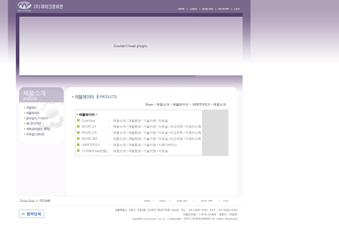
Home (149, 104)
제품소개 (163, 104)
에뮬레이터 (181, 104)
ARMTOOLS (201, 104)
